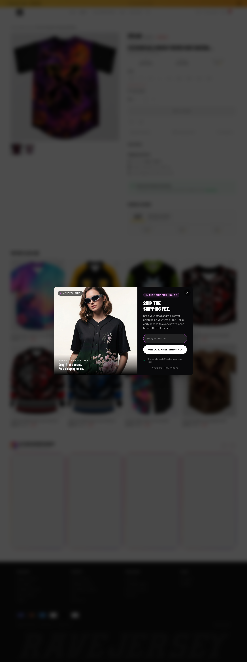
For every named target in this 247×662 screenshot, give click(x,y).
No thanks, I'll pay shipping (165, 367)
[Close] (187, 292)
